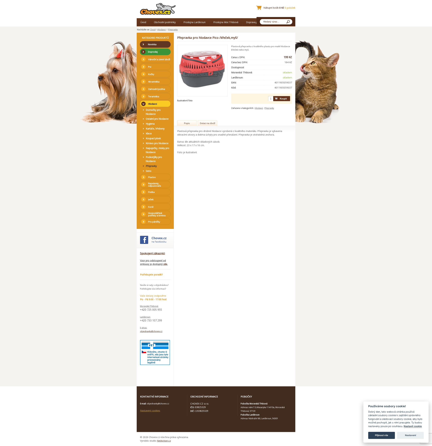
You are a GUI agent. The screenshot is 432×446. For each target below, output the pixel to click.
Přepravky (173, 29)
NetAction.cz (164, 440)
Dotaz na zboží (207, 123)
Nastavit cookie (413, 426)
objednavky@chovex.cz (151, 331)
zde (165, 264)
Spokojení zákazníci (152, 253)
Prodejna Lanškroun (194, 22)
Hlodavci (161, 29)
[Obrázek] (202, 70)
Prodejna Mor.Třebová (225, 22)
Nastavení (410, 435)
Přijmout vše (381, 435)
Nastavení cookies (150, 410)
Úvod (143, 22)
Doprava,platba (254, 22)
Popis (187, 123)
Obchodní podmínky (165, 22)
